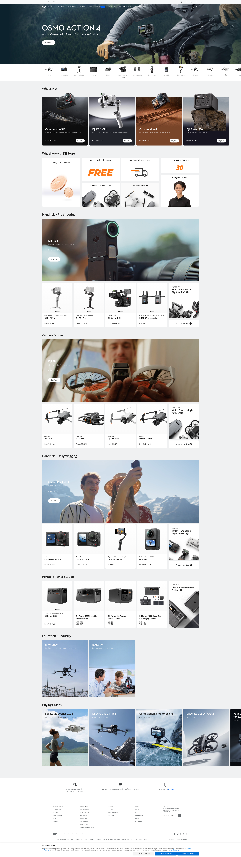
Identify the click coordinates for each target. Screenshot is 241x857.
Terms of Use (138, 839)
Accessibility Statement (127, 839)
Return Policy (83, 818)
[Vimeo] (183, 834)
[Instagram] (186, 834)
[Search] (189, 7)
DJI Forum (137, 812)
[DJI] (55, 834)
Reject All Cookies (166, 854)
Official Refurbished (113, 812)
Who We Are (63, 834)
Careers (78, 834)
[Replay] (194, 223)
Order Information (84, 812)
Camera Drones (57, 809)
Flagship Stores (86, 834)
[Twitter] (177, 834)
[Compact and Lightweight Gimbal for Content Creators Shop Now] (120, 63)
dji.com (44, 2)
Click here (185, 839)
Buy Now (80, 141)
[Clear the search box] (147, 7)
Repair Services (84, 824)
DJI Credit (110, 809)
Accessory (55, 821)
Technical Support (84, 821)
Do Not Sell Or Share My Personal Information (108, 839)
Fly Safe (137, 818)
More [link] (57, 2)
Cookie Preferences (90, 839)
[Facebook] (174, 834)
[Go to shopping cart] (193, 7)
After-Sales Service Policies (87, 827)
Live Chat (170, 789)
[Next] (234, 72)
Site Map (146, 839)
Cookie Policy (175, 850)
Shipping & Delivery (85, 815)
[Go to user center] (197, 7)
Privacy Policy (79, 839)
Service (54, 818)
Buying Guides (139, 815)
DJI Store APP (51, 2)
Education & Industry (58, 815)
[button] (189, 2)
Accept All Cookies (188, 854)
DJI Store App (111, 815)
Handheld (55, 812)
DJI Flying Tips (138, 821)
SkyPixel (137, 809)
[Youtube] (180, 834)
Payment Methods (84, 809)
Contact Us (71, 834)
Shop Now (48, 43)
